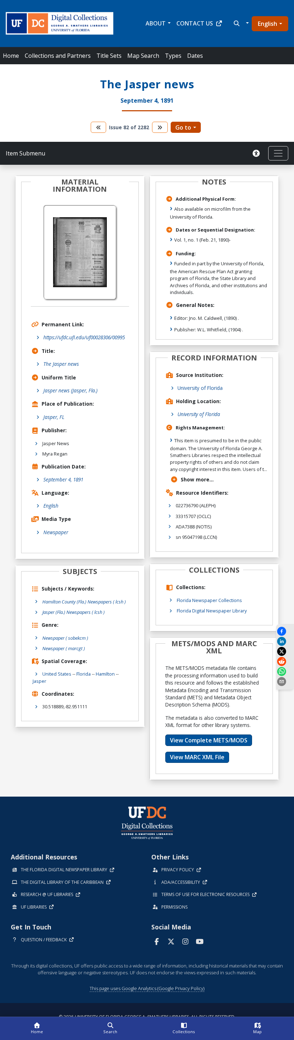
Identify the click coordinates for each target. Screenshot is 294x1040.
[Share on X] (285, 651)
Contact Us (194, 23)
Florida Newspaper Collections (209, 600)
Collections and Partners (58, 56)
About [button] (156, 23)
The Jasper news (61, 363)
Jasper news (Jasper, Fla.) (70, 390)
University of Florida (200, 387)
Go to (183, 127)
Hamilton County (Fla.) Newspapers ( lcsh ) (84, 601)
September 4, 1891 (63, 479)
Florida (83, 674)
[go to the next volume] (160, 127)
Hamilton (105, 674)
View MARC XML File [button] (197, 757)
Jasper (39, 681)
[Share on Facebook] (285, 631)
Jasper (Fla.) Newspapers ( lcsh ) (73, 612)
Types (173, 56)
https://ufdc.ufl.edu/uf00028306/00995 (84, 337)
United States (56, 674)
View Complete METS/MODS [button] (208, 740)
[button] (240, 23)
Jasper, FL (54, 417)
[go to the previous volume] (98, 127)
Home (11, 56)
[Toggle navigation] (278, 153)
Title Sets (109, 56)
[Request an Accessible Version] (257, 153)
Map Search (143, 56)
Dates (195, 56)
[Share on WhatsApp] (285, 671)
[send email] (285, 681)
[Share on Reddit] (285, 661)
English (267, 24)
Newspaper (55, 532)
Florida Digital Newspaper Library (212, 610)
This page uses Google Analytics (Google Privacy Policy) (147, 988)
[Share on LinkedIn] (285, 641)
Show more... (197, 479)
